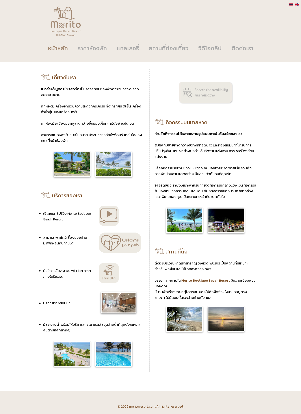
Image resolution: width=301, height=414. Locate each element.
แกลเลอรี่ (128, 48)
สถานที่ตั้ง (176, 252)
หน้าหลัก (58, 48)
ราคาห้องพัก (92, 48)
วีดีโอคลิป (210, 48)
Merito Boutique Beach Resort (205, 281)
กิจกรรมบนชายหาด (186, 122)
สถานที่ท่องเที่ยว (168, 48)
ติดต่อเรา (242, 48)
